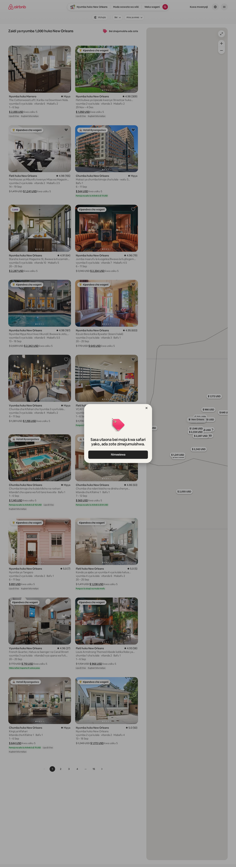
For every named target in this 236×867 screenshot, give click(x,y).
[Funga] (146, 408)
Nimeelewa (118, 454)
